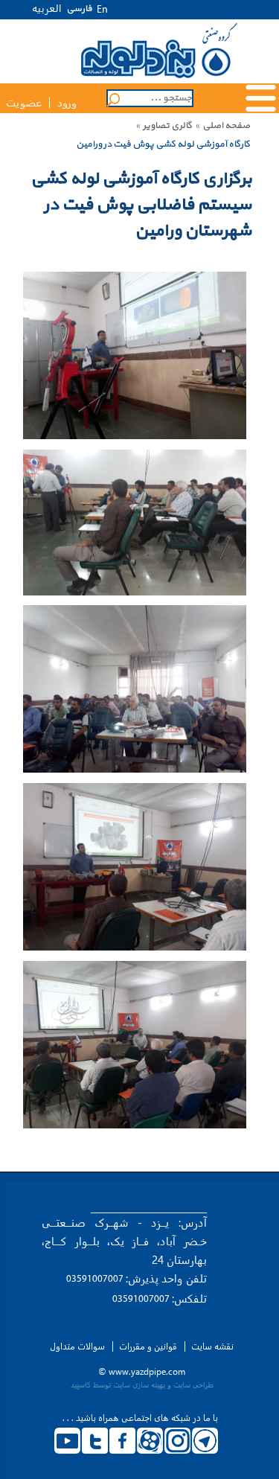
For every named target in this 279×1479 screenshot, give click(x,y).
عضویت (24, 103)
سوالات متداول (77, 1346)
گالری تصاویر (167, 125)
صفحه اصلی (226, 125)
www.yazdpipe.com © (141, 1371)
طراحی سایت (193, 1384)
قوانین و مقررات (148, 1346)
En (102, 10)
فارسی (79, 8)
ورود (67, 103)
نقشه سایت (212, 1346)
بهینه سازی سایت (139, 1384)
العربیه (47, 8)
